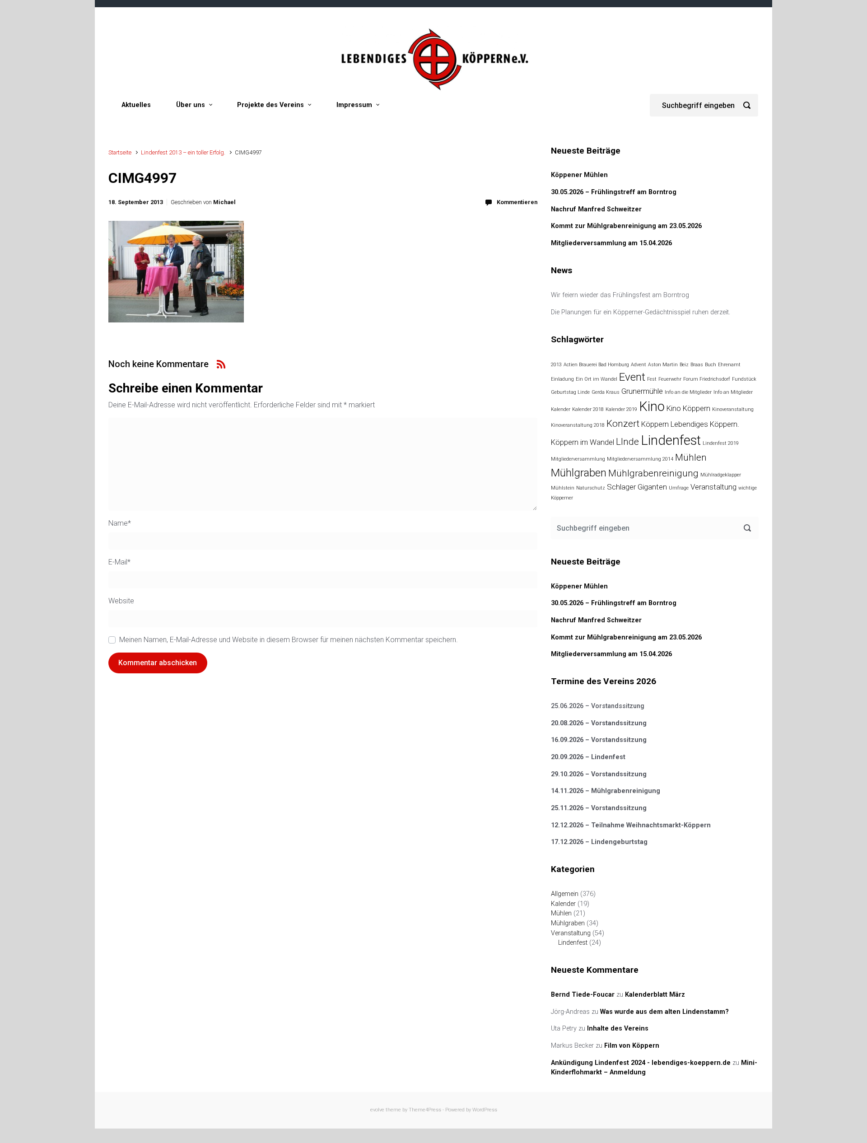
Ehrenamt (729, 365)
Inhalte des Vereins (617, 1028)
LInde (627, 441)
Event (632, 377)
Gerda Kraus (606, 392)
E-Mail (119, 562)
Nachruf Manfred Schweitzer (596, 209)
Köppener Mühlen (579, 175)
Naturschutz (590, 488)
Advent (638, 365)
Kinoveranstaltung (733, 409)
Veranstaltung (713, 486)
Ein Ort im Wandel (596, 379)
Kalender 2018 (588, 409)
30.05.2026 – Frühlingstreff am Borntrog (613, 192)
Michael (224, 202)
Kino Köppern (688, 408)
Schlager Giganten (637, 486)
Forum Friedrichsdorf (706, 379)
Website (121, 601)
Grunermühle (642, 391)
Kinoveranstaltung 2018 (578, 425)
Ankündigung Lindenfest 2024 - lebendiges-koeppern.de (641, 1063)
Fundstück (744, 379)
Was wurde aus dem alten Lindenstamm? (664, 1012)
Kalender (560, 409)
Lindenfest (671, 440)
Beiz (684, 365)
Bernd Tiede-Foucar (583, 994)
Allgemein (564, 894)
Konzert (622, 423)
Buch (710, 365)
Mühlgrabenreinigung (653, 473)
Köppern (655, 424)
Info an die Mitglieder (688, 392)
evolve (377, 1110)
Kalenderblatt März (655, 994)
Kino (652, 406)
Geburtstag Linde (570, 392)
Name (119, 523)
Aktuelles (136, 105)
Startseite (119, 152)
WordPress (484, 1110)
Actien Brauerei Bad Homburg (596, 365)
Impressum (354, 105)
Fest (652, 379)
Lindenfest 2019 (721, 443)
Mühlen (691, 457)
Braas (696, 365)
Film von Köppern (631, 1046)
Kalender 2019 (621, 409)
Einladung (562, 379)
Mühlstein (562, 488)
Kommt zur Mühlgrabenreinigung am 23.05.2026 (626, 226)
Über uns (190, 105)
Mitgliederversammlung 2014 (640, 459)
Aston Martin (663, 365)
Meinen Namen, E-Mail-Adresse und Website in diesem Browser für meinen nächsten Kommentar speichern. (288, 639)
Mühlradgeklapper (720, 475)
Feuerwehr (669, 379)
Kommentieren (517, 202)
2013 (556, 365)
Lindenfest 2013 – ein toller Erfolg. (183, 152)
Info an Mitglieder (733, 392)
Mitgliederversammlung (578, 459)
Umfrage (679, 488)
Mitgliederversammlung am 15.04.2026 (611, 243)
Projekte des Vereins (270, 105)
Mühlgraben (578, 473)
